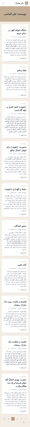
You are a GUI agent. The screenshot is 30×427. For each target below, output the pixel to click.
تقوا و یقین (21, 70)
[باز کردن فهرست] (3, 3)
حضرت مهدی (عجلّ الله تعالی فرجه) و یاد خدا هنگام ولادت (15, 382)
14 (23, 422)
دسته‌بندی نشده (23, 26)
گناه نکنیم (22, 264)
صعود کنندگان (20, 226)
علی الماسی (20, 36)
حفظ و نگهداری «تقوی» (15, 189)
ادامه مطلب (22, 58)
